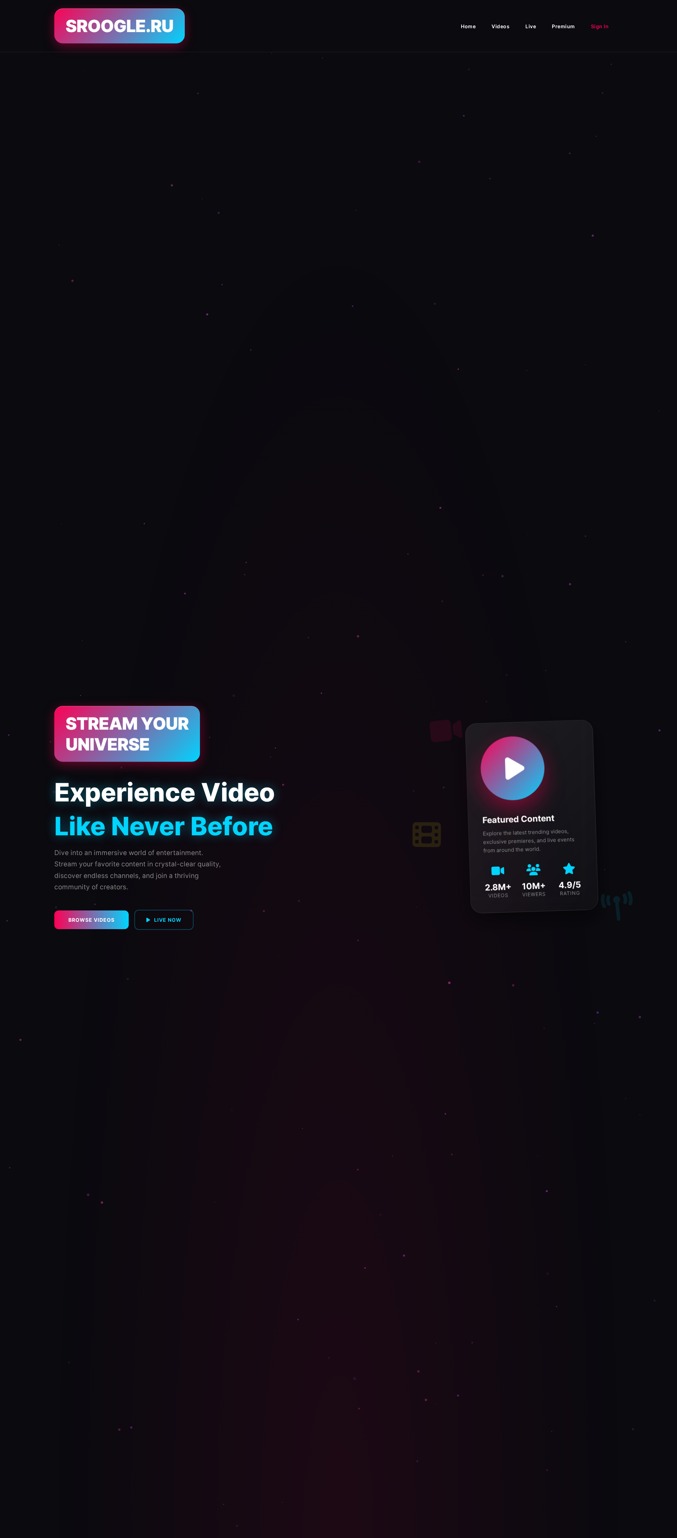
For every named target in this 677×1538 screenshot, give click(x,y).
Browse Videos (91, 920)
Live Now (168, 920)
